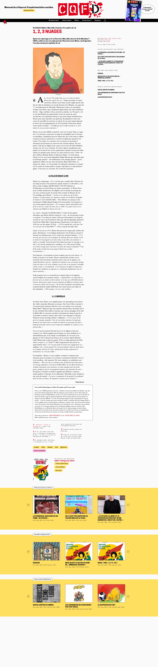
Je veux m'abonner (60, 467)
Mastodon (50, 447)
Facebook (36, 447)
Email (56, 447)
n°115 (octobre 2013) (112, 522)
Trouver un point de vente (62, 463)
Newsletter (98, 20)
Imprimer (64, 447)
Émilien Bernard (105, 40)
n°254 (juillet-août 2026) (50, 607)
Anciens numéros (66, 20)
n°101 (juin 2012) (79, 520)
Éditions (77, 20)
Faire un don (58, 470)
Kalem (108, 41)
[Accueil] (79, 9)
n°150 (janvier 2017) (64, 461)
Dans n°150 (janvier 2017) (42, 534)
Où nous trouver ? (86, 20)
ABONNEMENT (55, 415)
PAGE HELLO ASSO (72, 415)
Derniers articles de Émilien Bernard (42, 579)
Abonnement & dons (29, 10)
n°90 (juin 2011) (47, 520)
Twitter (43, 447)
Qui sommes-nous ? (54, 20)
